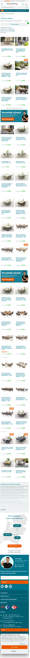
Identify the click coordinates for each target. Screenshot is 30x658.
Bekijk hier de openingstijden (14, 552)
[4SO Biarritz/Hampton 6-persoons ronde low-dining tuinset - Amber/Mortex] (21, 89)
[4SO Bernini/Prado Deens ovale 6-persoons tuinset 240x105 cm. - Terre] (21, 414)
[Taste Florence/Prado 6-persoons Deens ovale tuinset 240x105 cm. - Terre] (7, 250)
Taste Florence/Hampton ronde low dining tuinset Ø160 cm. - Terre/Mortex (6, 235)
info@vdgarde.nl (10, 620)
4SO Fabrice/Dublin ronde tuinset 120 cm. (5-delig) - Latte (21, 74)
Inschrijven (4, 582)
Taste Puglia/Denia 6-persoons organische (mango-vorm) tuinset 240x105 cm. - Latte (20, 375)
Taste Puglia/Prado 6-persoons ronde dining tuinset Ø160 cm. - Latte (21, 347)
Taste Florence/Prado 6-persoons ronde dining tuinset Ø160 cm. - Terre (21, 235)
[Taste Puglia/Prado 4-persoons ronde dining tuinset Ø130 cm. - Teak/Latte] (21, 314)
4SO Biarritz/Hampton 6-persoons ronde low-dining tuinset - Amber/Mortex (21, 98)
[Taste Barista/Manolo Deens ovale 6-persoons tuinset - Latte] (21, 463)
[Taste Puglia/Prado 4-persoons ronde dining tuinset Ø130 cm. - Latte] (7, 365)
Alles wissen (9, 27)
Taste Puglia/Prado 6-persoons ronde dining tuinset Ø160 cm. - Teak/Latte (6, 324)
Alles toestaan (14, 647)
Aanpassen (13, 651)
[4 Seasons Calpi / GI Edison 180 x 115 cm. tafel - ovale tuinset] (7, 439)
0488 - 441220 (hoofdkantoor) (12, 615)
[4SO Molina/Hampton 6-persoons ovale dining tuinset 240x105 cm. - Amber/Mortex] (7, 89)
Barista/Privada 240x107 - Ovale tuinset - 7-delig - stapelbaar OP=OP (21, 448)
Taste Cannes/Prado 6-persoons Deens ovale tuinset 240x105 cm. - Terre (7, 423)
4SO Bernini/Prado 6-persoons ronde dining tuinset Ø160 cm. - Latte (21, 138)
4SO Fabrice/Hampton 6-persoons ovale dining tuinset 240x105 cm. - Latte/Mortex (21, 259)
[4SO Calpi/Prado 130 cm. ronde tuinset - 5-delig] (7, 463)
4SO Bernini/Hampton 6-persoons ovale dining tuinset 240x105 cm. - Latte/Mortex (6, 185)
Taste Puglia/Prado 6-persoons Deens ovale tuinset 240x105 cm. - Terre (21, 398)
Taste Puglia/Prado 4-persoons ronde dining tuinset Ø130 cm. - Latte (6, 374)
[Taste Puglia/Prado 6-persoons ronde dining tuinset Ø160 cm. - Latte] (21, 338)
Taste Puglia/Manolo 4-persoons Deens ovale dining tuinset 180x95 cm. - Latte (7, 348)
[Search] (26, 7)
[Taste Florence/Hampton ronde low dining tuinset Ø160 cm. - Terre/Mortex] (7, 227)
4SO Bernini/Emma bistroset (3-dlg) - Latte (20, 162)
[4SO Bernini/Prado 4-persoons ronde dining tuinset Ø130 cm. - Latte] (21, 290)
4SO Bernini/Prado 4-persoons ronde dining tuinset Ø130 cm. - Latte (21, 298)
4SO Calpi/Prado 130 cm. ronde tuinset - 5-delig (6, 471)
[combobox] (14, 7)
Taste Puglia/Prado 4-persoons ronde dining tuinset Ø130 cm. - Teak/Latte (20, 324)
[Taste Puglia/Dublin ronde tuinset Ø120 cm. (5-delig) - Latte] (7, 41)
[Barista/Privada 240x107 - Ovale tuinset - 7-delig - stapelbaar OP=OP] (21, 439)
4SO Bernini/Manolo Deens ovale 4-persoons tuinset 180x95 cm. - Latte (21, 184)
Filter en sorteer (20, 24)
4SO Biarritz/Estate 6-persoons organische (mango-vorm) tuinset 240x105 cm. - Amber (6, 75)
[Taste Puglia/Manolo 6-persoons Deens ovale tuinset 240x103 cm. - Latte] (21, 41)
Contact (3, 629)
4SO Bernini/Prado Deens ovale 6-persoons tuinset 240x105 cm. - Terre (21, 423)
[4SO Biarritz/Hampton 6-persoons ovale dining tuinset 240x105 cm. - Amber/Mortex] (7, 129)
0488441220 (11, 625)
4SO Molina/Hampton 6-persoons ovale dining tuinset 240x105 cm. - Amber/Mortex (6, 99)
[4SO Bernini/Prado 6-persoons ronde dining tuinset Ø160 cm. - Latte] (21, 129)
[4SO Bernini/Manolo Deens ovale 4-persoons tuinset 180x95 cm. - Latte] (21, 176)
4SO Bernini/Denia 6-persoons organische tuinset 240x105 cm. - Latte (6, 212)
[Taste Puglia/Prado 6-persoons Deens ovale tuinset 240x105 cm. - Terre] (21, 390)
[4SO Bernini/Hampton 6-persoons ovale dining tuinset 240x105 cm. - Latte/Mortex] (7, 176)
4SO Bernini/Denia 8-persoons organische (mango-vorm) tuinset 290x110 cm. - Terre (6, 399)
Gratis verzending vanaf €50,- (8, 13)
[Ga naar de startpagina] (12, 4)
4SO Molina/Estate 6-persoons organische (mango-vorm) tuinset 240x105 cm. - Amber (20, 212)
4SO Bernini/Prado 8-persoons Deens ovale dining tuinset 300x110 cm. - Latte (6, 299)
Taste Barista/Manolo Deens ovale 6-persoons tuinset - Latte (21, 471)
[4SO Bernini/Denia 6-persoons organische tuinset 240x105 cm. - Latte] (7, 202)
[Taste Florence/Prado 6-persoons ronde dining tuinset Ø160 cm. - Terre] (21, 227)
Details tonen (22, 643)
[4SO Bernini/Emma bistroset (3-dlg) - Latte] (21, 154)
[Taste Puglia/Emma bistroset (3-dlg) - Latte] (7, 154)
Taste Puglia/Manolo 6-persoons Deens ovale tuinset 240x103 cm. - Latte (21, 51)
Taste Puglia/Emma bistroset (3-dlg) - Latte (6, 162)
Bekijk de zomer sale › (22, 10)
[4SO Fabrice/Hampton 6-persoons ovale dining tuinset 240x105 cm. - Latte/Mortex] (21, 250)
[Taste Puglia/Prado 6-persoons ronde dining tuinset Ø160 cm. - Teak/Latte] (7, 314)
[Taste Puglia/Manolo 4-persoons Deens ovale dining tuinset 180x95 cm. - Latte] (7, 338)
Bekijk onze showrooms (14, 545)
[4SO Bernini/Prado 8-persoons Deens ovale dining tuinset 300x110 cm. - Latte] (7, 290)
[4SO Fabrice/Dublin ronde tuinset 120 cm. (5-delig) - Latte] (21, 65)
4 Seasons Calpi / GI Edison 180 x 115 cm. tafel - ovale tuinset (7, 448)
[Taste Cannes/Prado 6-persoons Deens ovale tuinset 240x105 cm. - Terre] (7, 414)
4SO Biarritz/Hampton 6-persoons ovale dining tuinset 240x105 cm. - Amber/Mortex (6, 139)
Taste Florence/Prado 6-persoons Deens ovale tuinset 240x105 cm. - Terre (7, 259)
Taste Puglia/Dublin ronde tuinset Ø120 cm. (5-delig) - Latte (7, 50)
